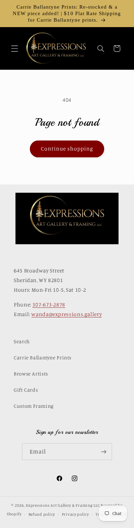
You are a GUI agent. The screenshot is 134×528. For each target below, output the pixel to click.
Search (22, 341)
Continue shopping (67, 148)
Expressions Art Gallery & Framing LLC (63, 505)
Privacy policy (75, 514)
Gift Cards (26, 390)
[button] (14, 48)
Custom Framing (34, 406)
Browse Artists (31, 374)
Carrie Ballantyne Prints (42, 357)
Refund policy (42, 514)
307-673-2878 (48, 304)
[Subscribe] (104, 451)
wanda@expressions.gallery (66, 314)
